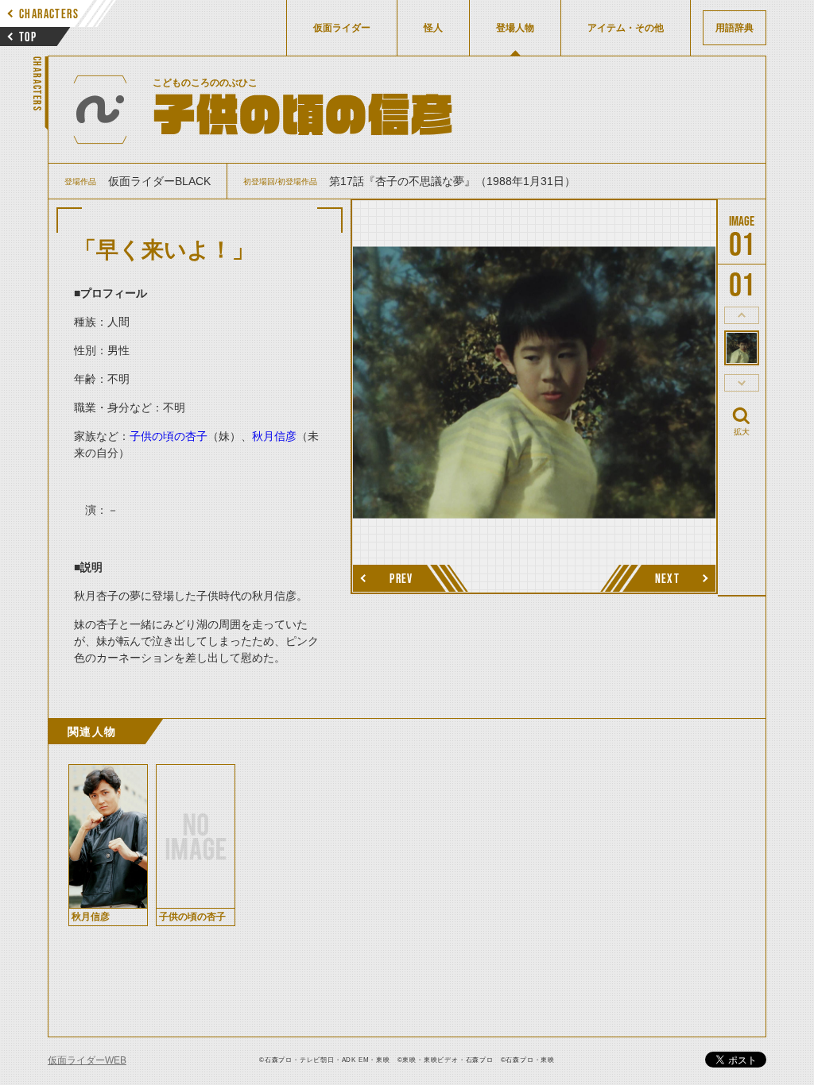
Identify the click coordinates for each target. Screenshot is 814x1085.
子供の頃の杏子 (168, 436)
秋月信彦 (274, 436)
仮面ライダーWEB (87, 1060)
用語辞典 (734, 27)
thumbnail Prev (741, 315)
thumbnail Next (741, 383)
